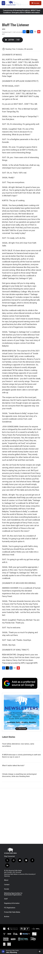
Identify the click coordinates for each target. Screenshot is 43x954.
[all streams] (40, 951)
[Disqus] (21, 816)
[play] (3, 951)
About (6, 880)
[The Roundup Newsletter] (21, 712)
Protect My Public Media (12, 912)
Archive (6, 916)
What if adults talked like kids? (13, 766)
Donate (36, 3)
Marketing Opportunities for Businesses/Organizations (13, 894)
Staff (6, 899)
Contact (6, 884)
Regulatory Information (12, 903)
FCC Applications (9, 907)
